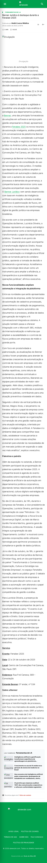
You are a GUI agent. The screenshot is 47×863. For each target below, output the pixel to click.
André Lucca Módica (20, 23)
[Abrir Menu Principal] (5, 4)
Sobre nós (23, 837)
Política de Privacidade (23, 843)
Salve (14, 29)
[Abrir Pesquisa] (42, 4)
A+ (43, 24)
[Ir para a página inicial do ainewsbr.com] (23, 4)
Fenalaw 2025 (19, 127)
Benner (7, 115)
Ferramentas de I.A (13, 12)
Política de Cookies (30, 831)
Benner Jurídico (12, 192)
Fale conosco (37, 837)
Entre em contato (25, 795)
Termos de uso (10, 837)
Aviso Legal (13, 831)
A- (38, 24)
